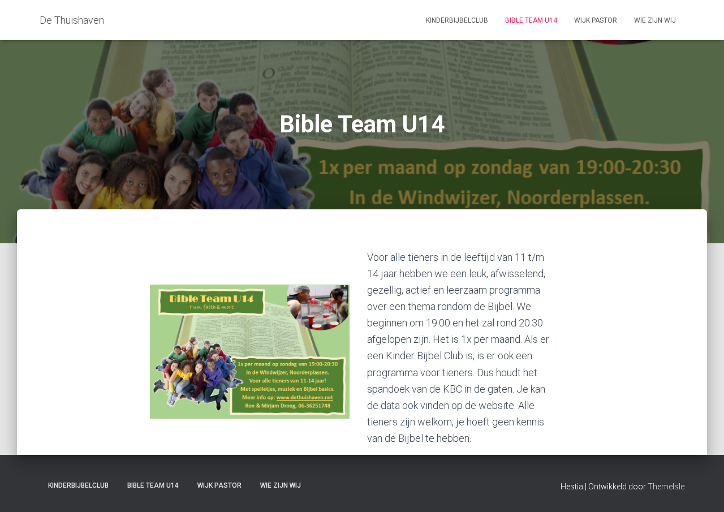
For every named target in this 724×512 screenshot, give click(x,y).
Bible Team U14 (531, 20)
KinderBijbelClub (457, 20)
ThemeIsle (666, 486)
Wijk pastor (595, 20)
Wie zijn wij (655, 20)
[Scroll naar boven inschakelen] (701, 489)
